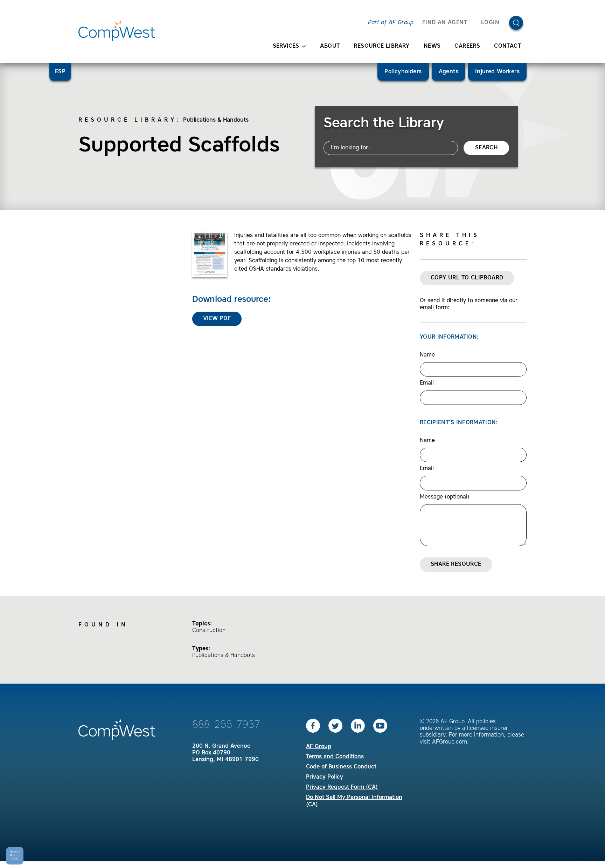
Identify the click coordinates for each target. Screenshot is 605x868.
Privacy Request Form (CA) (342, 787)
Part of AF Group (390, 23)
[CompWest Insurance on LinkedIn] (358, 726)
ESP (60, 72)
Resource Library (381, 46)
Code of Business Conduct (341, 767)
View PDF (217, 318)
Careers (467, 46)
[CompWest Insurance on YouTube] (380, 726)
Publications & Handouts (216, 120)
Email (427, 383)
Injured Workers (497, 72)
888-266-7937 (226, 725)
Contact (507, 46)
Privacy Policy (324, 777)
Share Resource (456, 564)
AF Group (318, 747)
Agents (448, 72)
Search (486, 148)
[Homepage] (116, 30)
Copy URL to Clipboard (467, 278)
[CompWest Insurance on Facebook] (313, 726)
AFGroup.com (449, 742)
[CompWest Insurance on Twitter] (335, 726)
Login (490, 23)
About (330, 46)
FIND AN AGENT (444, 23)
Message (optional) (445, 497)
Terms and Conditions (335, 757)
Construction (208, 630)
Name (427, 355)
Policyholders (403, 72)
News (432, 46)
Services (286, 46)
